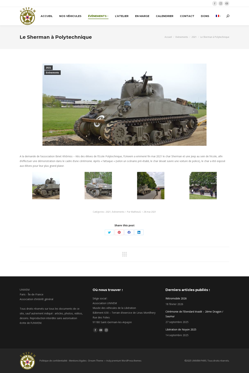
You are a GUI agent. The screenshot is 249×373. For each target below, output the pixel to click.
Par (134, 211)
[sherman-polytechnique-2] (98, 185)
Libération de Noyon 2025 (181, 329)
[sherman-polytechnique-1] (46, 185)
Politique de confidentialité (53, 360)
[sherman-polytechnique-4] (203, 185)
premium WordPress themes (126, 360)
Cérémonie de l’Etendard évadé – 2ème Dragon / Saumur (194, 314)
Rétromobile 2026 (176, 298)
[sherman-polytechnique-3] (150, 185)
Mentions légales (77, 360)
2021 (48, 67)
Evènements (52, 72)
